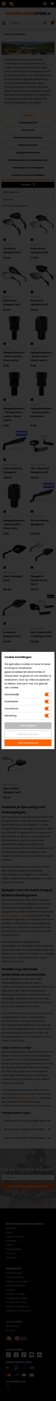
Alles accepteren (28, 742)
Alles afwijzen (28, 725)
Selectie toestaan (28, 734)
